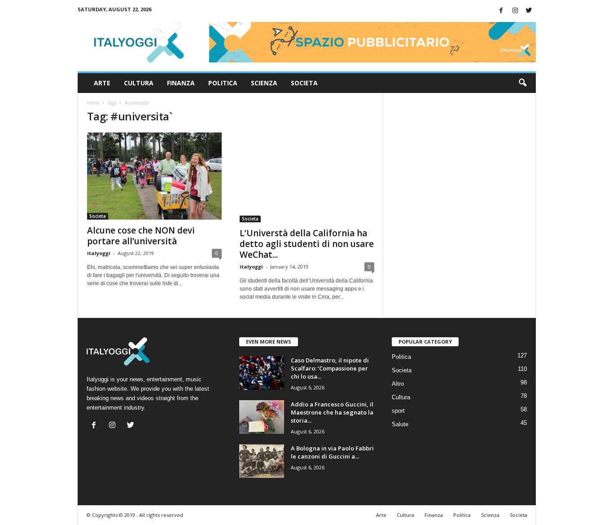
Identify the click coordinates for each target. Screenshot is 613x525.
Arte (102, 83)
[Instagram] (515, 11)
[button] (522, 83)
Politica (222, 83)
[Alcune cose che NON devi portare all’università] (154, 176)
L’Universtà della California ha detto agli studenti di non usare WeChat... (307, 243)
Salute (400, 424)
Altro (398, 383)
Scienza (264, 83)
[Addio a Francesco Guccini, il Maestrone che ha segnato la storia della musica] (261, 417)
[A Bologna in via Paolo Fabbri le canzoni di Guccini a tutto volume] (261, 461)
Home (93, 103)
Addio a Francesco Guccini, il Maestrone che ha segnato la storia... (332, 412)
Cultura (138, 83)
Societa (304, 83)
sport (398, 410)
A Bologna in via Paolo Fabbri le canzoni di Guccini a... (332, 452)
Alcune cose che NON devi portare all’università (141, 236)
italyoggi (98, 253)
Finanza (181, 83)
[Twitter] (529, 11)
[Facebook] (501, 11)
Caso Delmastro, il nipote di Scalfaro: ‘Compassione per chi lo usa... (330, 368)
